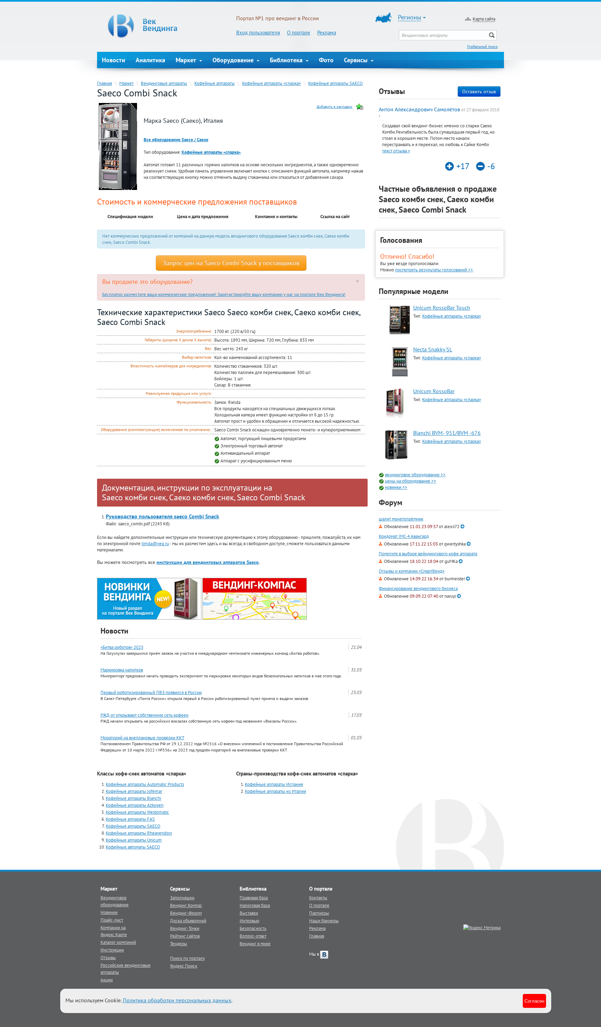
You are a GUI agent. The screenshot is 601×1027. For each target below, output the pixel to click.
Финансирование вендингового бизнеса (418, 588)
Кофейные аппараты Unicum (134, 840)
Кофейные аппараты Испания (274, 784)
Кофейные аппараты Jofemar (134, 791)
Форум (390, 502)
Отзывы (108, 957)
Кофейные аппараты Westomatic (137, 812)
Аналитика (150, 60)
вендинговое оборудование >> (415, 474)
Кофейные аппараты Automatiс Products (145, 784)
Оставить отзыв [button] (479, 91)
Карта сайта (484, 19)
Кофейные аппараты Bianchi (133, 798)
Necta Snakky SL (432, 349)
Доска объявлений (188, 920)
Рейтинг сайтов (185, 936)
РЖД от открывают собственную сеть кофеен (145, 715)
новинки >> (396, 487)
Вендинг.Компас (186, 905)
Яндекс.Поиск (183, 966)
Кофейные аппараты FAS (130, 819)
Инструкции (112, 950)
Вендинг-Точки (184, 928)
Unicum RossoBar (434, 391)
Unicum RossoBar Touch (441, 307)
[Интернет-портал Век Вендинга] (166, 26)
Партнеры (319, 913)
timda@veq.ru (155, 543)
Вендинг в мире (255, 943)
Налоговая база (255, 905)
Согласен (534, 1000)
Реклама (326, 32)
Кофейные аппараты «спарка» (271, 83)
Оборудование (234, 60)
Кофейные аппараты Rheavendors (139, 833)
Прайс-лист (112, 920)
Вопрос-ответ (253, 936)
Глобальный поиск (482, 46)
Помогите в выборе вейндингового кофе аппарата (428, 554)
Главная (104, 83)
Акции (107, 980)
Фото (326, 60)
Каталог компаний (118, 942)
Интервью (249, 920)
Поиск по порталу (187, 958)
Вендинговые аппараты (164, 83)
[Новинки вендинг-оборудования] (149, 598)
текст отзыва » (396, 151)
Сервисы (356, 60)
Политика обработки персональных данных (177, 1000)
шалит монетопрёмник (401, 519)
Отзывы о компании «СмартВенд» (411, 571)
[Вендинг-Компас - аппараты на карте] (254, 598)
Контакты (318, 897)
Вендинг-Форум (186, 913)
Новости (113, 60)
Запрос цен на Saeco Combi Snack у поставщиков (231, 263)
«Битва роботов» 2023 (122, 647)
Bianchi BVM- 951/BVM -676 (447, 432)
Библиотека (287, 60)
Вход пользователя (258, 32)
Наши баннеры (324, 920)
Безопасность (253, 928)
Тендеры (178, 943)
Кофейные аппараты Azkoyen (134, 805)
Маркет (187, 60)
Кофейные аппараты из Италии (275, 791)
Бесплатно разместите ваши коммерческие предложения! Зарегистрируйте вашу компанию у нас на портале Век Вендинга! (223, 294)
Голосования (401, 240)
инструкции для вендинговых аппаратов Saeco (208, 562)
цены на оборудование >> (410, 481)
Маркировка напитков (122, 670)
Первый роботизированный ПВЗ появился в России (151, 692)
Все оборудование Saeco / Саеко (176, 139)
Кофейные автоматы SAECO (133, 847)
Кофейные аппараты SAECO (335, 83)
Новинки (109, 912)
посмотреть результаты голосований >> (434, 269)
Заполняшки (182, 897)
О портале (298, 32)
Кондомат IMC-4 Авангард (404, 536)
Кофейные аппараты (214, 83)
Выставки (249, 913)
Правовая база (254, 897)
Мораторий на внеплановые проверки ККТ (142, 737)
